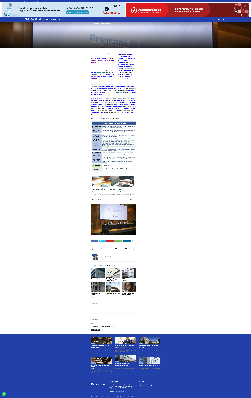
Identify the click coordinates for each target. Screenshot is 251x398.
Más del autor (111, 265)
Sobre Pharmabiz (51, 1)
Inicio (92, 23)
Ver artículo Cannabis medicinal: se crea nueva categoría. (103, 60)
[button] (226, 19)
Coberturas (53, 19)
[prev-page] (91, 297)
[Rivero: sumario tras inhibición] (98, 287)
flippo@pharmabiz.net (112, 256)
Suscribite (61, 19)
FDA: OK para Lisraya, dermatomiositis (111, 279)
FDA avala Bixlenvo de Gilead (98, 279)
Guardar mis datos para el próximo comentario (104, 326)
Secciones (45, 19)
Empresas (92, 343)
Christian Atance (142, 366)
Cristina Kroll (117, 347)
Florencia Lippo (95, 44)
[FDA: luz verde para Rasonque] (129, 273)
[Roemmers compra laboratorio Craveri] (149, 340)
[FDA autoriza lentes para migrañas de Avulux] (129, 287)
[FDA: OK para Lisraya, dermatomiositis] (113, 273)
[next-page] (93, 297)
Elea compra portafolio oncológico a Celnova (122, 364)
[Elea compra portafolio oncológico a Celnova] (125, 358)
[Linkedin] (219, 19)
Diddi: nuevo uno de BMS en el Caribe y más (125, 249)
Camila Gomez (93, 368)
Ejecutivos (117, 343)
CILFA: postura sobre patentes (148, 365)
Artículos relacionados (99, 265)
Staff (56, 1)
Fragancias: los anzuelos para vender (100, 249)
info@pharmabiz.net (120, 391)
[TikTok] (221, 19)
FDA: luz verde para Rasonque (126, 279)
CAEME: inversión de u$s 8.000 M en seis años (100, 346)
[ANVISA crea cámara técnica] (113, 287)
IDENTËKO (132, 396)
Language (70, 1)
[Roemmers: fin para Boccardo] (125, 340)
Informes (141, 343)
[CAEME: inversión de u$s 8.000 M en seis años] (101, 340)
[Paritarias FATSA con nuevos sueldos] (101, 360)
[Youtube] (223, 19)
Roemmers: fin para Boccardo (124, 346)
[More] (132, 241)
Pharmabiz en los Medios (62, 1)
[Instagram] (217, 19)
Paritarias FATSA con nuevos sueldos (100, 366)
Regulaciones (96, 23)
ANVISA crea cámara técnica (113, 293)
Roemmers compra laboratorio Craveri (149, 346)
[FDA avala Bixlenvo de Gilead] (98, 273)
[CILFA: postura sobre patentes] (149, 360)
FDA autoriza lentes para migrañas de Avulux (128, 293)
